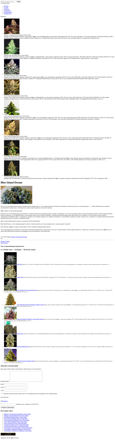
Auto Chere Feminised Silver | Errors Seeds (15, 421)
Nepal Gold (20, 277)
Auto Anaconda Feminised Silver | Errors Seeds (16, 420)
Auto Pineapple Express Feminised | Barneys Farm (30, 304)
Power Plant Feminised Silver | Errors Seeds (15, 418)
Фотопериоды (8, 12)
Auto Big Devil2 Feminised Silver (26, 361)
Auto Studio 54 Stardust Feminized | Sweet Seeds (17, 429)
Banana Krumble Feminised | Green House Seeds (30, 319)
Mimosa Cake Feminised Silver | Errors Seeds (16, 415)
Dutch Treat (20, 333)
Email (3, 387)
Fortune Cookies (5, 241)
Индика (6, 6)
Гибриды (6, 9)
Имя (2, 384)
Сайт (2, 390)
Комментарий (5, 381)
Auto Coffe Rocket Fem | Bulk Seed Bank (15, 423)
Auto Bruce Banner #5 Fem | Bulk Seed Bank (16, 424)
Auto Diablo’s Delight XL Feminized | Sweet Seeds (17, 430)
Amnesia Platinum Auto (23, 346)
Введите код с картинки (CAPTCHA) (27, 404)
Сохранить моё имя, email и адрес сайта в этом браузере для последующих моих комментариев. (30, 393)
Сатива (6, 7)
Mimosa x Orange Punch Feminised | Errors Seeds (17, 414)
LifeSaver (19, 264)
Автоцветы (7, 10)
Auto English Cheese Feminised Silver (27, 290)
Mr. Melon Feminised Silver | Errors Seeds (15, 417)
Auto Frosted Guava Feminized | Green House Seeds (18, 427)
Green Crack (4, 243)
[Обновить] (4, 401)
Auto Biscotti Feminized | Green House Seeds (16, 426)
